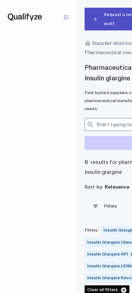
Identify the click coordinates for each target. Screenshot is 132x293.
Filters (110, 206)
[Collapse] (66, 17)
